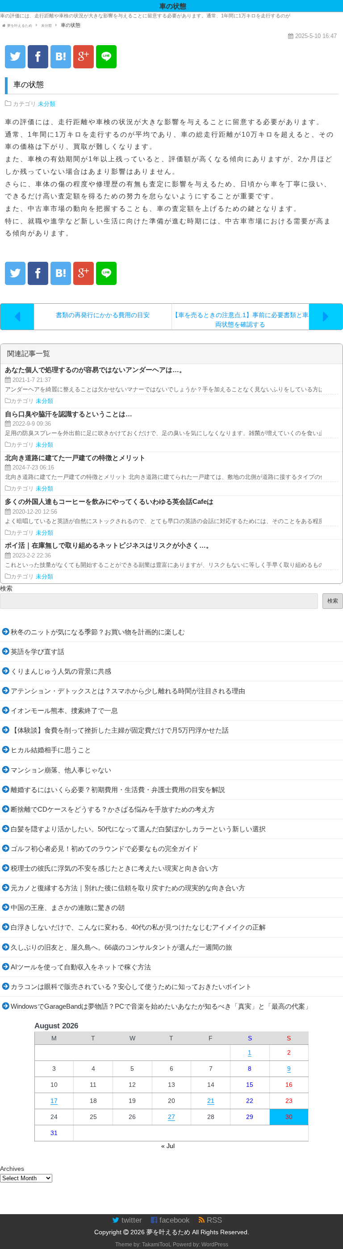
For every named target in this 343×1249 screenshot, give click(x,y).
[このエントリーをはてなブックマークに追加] (61, 57)
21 (210, 1100)
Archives (12, 1168)
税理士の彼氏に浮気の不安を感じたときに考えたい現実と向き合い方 (114, 868)
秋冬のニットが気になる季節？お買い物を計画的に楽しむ (98, 632)
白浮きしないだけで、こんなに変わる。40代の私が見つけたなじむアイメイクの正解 (138, 927)
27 (171, 1116)
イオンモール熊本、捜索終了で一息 (64, 710)
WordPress (214, 1244)
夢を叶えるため (168, 1232)
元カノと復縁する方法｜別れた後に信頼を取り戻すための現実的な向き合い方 (128, 888)
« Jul (168, 1145)
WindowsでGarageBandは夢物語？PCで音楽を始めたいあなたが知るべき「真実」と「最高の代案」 (161, 1006)
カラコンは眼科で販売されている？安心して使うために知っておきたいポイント (131, 986)
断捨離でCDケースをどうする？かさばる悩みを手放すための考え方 (113, 809)
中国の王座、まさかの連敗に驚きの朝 (68, 907)
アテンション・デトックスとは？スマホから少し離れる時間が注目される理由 (128, 691)
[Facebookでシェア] (38, 57)
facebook (173, 1220)
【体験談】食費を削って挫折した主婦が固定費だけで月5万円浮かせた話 (120, 730)
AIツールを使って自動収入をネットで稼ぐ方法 (81, 967)
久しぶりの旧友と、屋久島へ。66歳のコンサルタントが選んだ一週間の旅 (121, 947)
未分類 (46, 104)
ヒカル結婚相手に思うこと (51, 750)
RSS (213, 1220)
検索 (6, 588)
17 (54, 1100)
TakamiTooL (157, 1244)
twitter (130, 1220)
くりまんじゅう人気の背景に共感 (61, 671)
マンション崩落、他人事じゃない (61, 770)
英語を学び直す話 (37, 651)
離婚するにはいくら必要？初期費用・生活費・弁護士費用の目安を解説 (118, 789)
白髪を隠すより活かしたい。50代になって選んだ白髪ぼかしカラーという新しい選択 (138, 829)
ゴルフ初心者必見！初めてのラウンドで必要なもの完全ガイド (104, 848)
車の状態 (28, 84)
